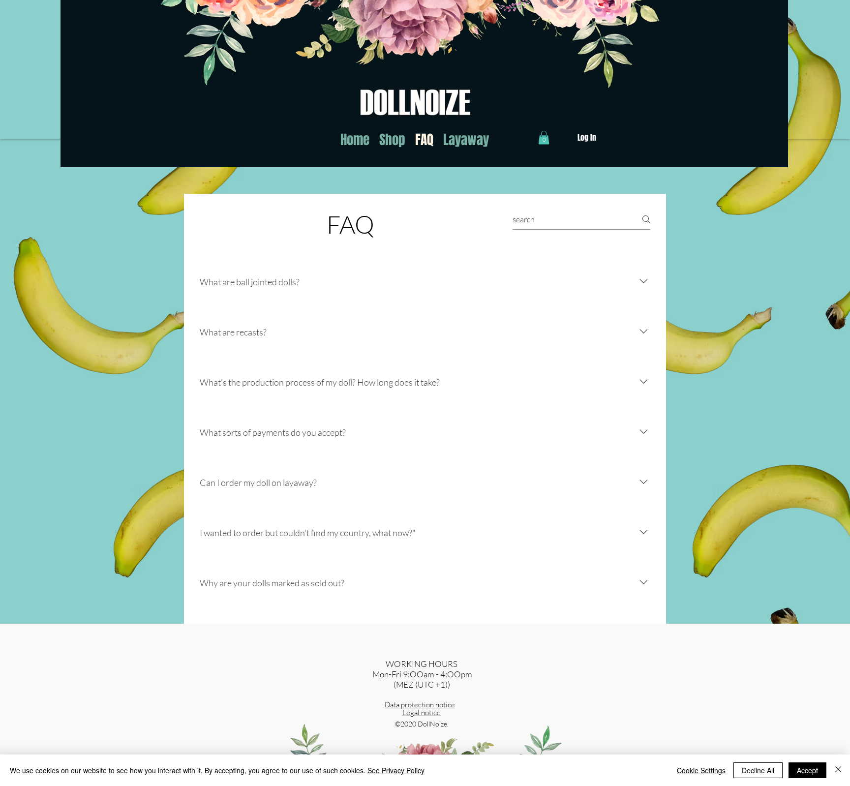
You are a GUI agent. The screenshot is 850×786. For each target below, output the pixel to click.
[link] (543, 137)
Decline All (758, 770)
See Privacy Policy (396, 770)
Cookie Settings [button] (701, 770)
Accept (807, 770)
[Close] (838, 770)
